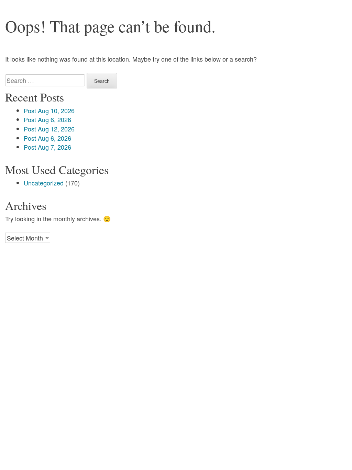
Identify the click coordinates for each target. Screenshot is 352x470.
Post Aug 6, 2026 (47, 119)
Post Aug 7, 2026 (47, 146)
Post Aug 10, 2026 (49, 110)
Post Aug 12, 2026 (49, 128)
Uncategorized (44, 182)
